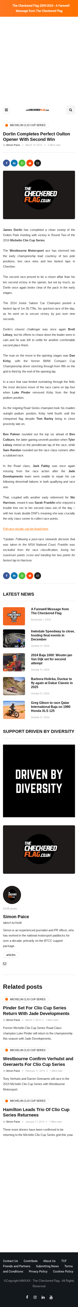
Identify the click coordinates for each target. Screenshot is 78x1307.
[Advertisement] (39, 58)
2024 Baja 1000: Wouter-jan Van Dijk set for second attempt (51, 659)
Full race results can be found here (25, 529)
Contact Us (10, 1261)
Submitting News (47, 1266)
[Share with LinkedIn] (14, 163)
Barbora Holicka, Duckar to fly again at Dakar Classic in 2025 (52, 683)
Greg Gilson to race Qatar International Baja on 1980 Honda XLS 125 (50, 707)
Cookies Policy (63, 1271)
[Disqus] (39, 1196)
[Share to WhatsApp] (22, 163)
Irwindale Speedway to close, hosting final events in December (53, 635)
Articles (11, 954)
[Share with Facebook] (6, 163)
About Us (49, 1261)
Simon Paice (13, 145)
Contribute (31, 1261)
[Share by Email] (37, 163)
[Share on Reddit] (29, 163)
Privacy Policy (38, 1271)
